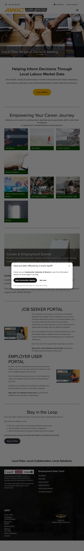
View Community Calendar (25, 280)
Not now (43, 280)
